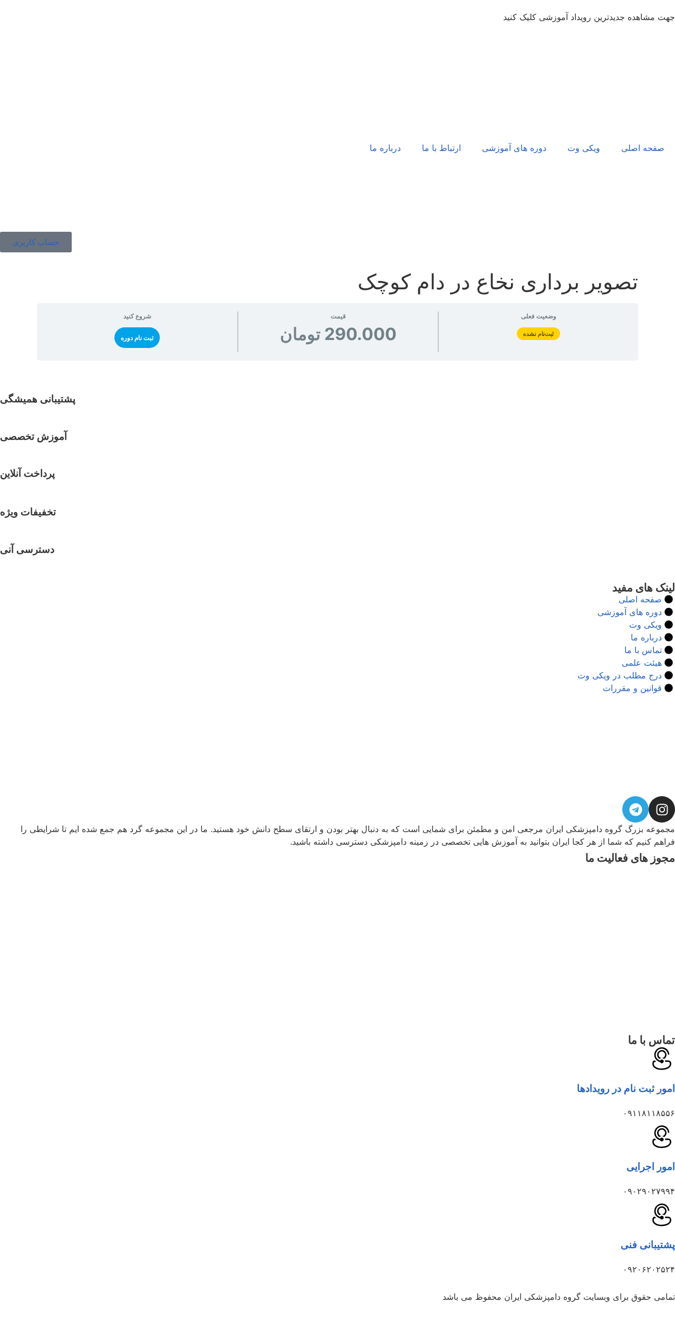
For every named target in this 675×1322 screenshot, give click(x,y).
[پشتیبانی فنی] (662, 1215)
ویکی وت (583, 148)
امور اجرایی (650, 1166)
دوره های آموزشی (514, 148)
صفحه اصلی (642, 148)
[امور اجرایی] (662, 1136)
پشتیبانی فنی (648, 1245)
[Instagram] (662, 809)
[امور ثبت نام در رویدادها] (662, 1058)
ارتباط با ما (441, 148)
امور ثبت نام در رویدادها (626, 1088)
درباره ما (385, 148)
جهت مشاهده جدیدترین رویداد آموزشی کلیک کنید (589, 17)
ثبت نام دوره (137, 338)
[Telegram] (635, 809)
